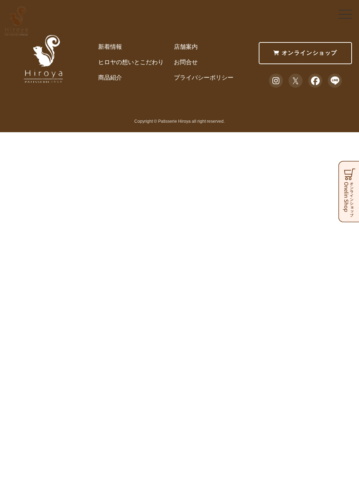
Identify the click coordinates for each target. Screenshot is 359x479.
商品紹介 (110, 77)
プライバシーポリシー (203, 77)
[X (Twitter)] (296, 81)
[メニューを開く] (345, 14)
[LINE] (335, 81)
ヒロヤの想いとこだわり (131, 62)
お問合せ (186, 62)
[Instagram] (276, 81)
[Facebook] (315, 81)
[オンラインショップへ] (348, 217)
